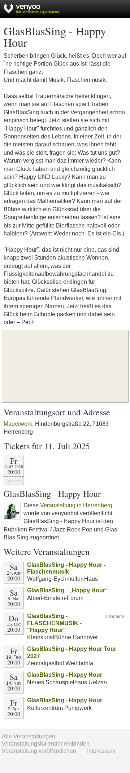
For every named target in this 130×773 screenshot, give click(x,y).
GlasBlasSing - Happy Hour (64, 675)
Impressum (101, 751)
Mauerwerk (18, 424)
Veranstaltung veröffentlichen (39, 751)
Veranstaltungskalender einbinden (46, 744)
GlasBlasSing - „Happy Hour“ (67, 590)
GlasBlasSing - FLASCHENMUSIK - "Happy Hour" (54, 623)
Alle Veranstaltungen (28, 736)
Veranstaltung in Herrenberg (76, 505)
